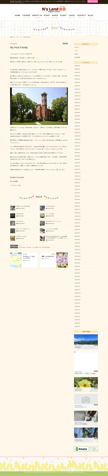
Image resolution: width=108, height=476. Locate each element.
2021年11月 (77, 256)
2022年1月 (77, 249)
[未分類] (16, 255)
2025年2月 (77, 126)
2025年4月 (77, 119)
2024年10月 (78, 139)
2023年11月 (77, 176)
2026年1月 (77, 89)
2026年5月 (77, 75)
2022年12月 (78, 212)
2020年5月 (77, 316)
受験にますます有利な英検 (23, 206)
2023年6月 (77, 192)
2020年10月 (78, 299)
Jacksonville (28, 247)
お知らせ (77, 47)
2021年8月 (77, 266)
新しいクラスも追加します (23, 229)
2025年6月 (77, 112)
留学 (40, 247)
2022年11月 (77, 216)
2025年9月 (77, 102)
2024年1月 (77, 169)
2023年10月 (78, 179)
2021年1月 (77, 289)
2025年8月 (77, 105)
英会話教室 (77, 57)
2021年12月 (78, 253)
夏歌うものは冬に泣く (48, 256)
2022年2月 (77, 246)
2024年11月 (77, 136)
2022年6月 (77, 233)
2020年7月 (77, 309)
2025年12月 (78, 92)
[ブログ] (62, 260)
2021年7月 (77, 269)
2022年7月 (77, 229)
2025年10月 (78, 99)
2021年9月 (77, 263)
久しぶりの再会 (50, 213)
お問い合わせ (93, 1)
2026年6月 (77, 72)
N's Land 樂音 (35, 247)
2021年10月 (78, 259)
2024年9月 (77, 142)
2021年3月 (77, 283)
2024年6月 (77, 152)
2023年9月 (77, 182)
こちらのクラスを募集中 (52, 229)
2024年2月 (77, 166)
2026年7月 (77, 69)
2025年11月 (77, 95)
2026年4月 (77, 79)
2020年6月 (77, 313)
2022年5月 (77, 236)
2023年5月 (77, 196)
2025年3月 (77, 122)
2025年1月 (77, 129)
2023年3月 (77, 202)
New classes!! (19, 221)
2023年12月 (78, 172)
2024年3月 (77, 162)
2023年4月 (77, 199)
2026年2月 (77, 85)
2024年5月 (77, 156)
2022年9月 (77, 222)
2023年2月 (77, 206)
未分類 (76, 54)
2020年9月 (77, 303)
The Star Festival (50, 206)
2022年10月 (78, 219)
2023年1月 (77, 209)
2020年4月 (77, 319)
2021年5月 (77, 276)
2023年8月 (77, 186)
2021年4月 (77, 279)
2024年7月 (77, 149)
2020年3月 (77, 323)
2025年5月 (77, 115)
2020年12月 (78, 293)
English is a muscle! (21, 236)
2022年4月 (77, 239)
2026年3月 (77, 82)
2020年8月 (77, 306)
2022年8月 (77, 226)
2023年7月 (77, 189)
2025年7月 (77, 109)
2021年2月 (77, 286)
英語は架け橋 (19, 213)
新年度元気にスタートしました (54, 221)
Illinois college (22, 247)
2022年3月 (77, 243)
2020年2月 (77, 326)
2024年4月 (77, 159)
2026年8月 (77, 65)
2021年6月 (77, 273)
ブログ (65, 43)
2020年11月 (77, 296)
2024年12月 (78, 132)
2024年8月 (77, 146)
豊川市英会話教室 (46, 247)
